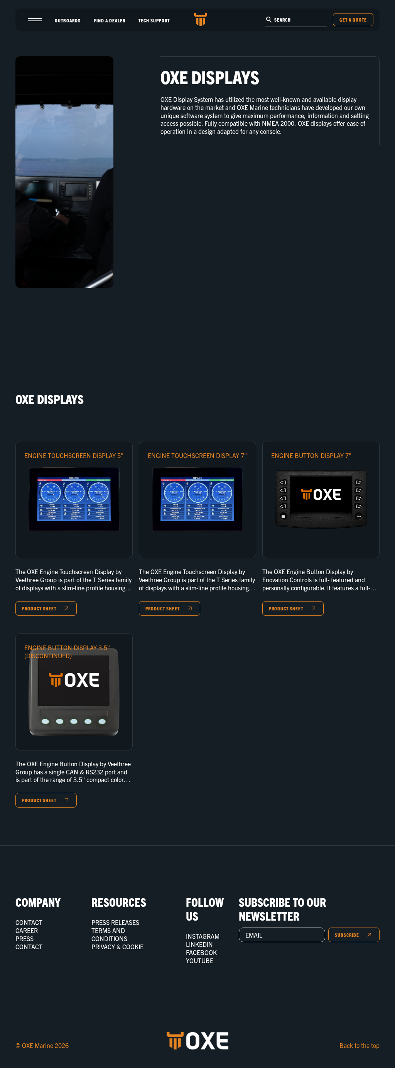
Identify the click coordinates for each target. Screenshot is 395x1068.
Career (26, 930)
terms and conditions (109, 934)
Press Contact (28, 942)
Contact (28, 922)
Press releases (115, 922)
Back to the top (359, 1045)
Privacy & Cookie (117, 946)
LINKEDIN (199, 944)
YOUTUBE (199, 960)
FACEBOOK (201, 952)
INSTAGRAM (202, 936)
